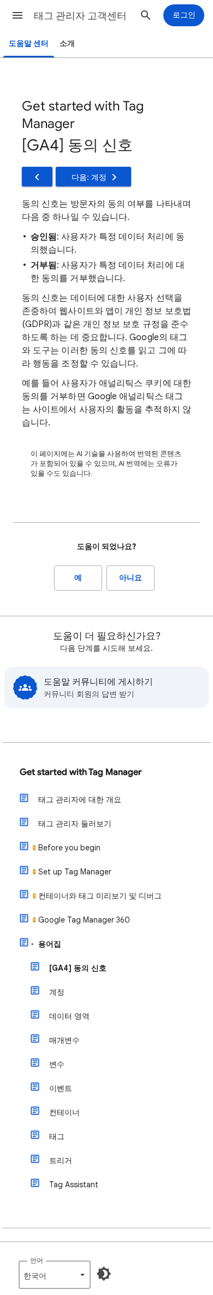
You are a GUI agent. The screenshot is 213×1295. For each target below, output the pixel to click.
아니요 (130, 577)
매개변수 (64, 1040)
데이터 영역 (69, 1016)
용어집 (49, 944)
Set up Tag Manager (74, 872)
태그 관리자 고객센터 (80, 16)
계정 (56, 992)
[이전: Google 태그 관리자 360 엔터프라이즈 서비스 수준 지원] (37, 176)
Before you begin (69, 848)
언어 (36, 1260)
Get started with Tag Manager (80, 772)
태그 (56, 1136)
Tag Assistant (73, 1184)
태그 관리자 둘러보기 (74, 824)
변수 (56, 1064)
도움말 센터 (29, 43)
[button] (17, 15)
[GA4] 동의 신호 (77, 968)
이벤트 (60, 1088)
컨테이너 (64, 1112)
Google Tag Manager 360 (84, 920)
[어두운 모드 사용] (104, 1274)
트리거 (60, 1160)
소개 (67, 43)
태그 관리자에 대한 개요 (79, 799)
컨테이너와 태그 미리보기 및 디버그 (100, 896)
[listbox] (55, 1275)
